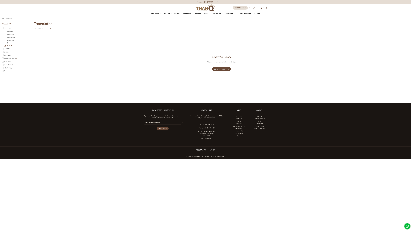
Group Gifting (240, 8)
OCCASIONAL (239, 131)
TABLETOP (238, 116)
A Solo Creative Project (218, 156)
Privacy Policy (259, 126)
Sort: (35, 29)
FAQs (221, 116)
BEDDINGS (239, 123)
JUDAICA (239, 118)
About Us (259, 116)
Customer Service (259, 118)
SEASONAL (238, 128)
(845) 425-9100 (209, 124)
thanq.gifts (205, 7)
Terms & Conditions (259, 128)
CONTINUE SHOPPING (221, 69)
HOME (239, 121)
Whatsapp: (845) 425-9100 (205, 2)
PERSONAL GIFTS (239, 126)
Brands (239, 136)
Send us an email (206, 138)
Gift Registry (239, 133)
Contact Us (259, 123)
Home (3, 18)
